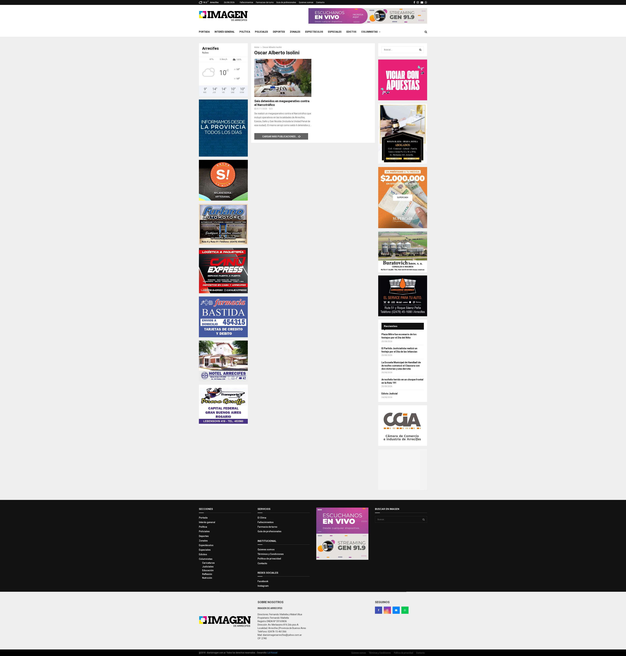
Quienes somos (306, 2)
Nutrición (207, 578)
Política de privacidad (269, 558)
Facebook (263, 581)
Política (244, 32)
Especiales (335, 32)
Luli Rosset (272, 653)
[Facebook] (378, 610)
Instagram (263, 586)
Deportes (279, 32)
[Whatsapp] (405, 610)
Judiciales (208, 566)
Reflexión (207, 574)
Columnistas (369, 32)
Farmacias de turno (265, 2)
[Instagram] (387, 610)
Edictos (351, 32)
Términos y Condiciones (271, 554)
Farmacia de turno (267, 527)
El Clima (262, 517)
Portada (204, 32)
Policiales (261, 32)
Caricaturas (208, 563)
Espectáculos (314, 32)
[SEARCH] (420, 49)
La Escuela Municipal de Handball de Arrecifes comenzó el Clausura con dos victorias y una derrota (401, 365)
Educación (208, 570)
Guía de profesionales (286, 2)
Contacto (320, 2)
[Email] (396, 610)
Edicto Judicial (389, 393)
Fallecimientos (246, 2)
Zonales (295, 32)
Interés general (225, 32)
